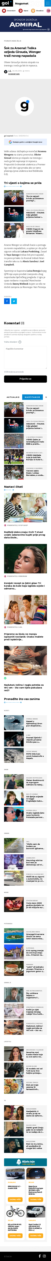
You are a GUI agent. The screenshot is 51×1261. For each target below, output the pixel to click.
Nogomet (21, 3)
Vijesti (26, 11)
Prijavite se (25, 379)
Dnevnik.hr (11, 11)
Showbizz (39, 11)
